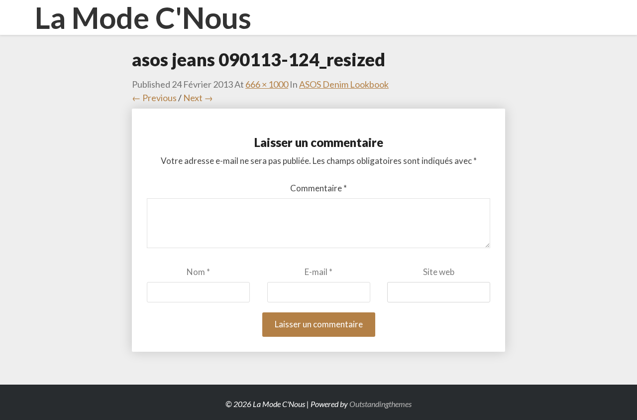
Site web (438, 272)
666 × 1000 (266, 84)
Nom (198, 272)
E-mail (318, 272)
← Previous (154, 97)
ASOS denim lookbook (344, 84)
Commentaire (318, 188)
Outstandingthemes (380, 404)
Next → (198, 97)
